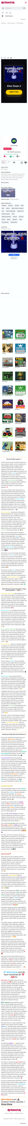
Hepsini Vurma (6, 214)
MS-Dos (21, 217)
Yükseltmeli (14, 222)
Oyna (14, 255)
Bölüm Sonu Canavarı (17, 208)
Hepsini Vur (20, 211)
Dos (3, 211)
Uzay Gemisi (5, 222)
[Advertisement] (14, 41)
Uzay (20, 219)
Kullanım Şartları (9, 1113)
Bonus (8, 208)
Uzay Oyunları (14, 146)
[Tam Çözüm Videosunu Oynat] (8, 193)
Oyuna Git (14, 258)
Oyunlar (23, 19)
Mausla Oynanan (6, 217)
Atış (3, 208)
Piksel (3, 219)
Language (22, 1123)
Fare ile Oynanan (10, 211)
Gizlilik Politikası (19, 1113)
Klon (13, 214)
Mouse (15, 217)
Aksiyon (10, 205)
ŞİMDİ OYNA (14, 92)
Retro (8, 219)
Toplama (14, 219)
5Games (4, 205)
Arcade (17, 205)
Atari (22, 205)
